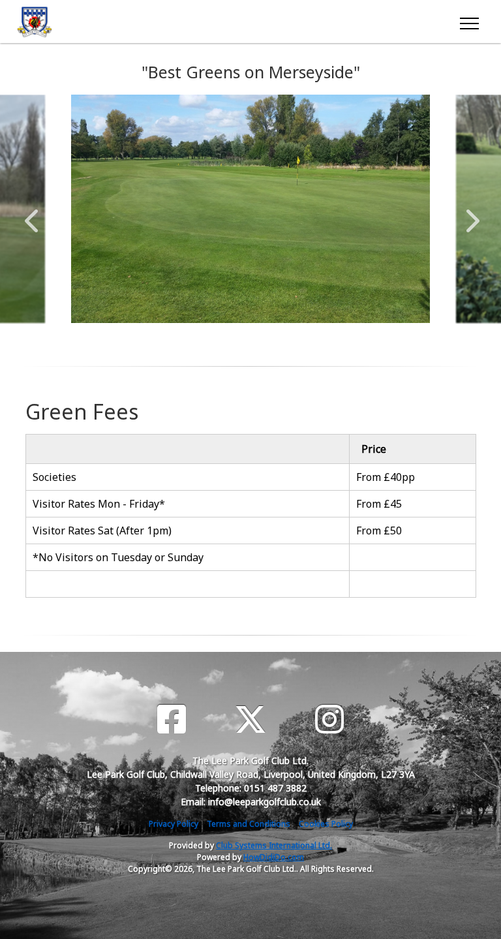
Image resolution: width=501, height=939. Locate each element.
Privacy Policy (173, 823)
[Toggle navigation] (468, 21)
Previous (31, 214)
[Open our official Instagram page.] (329, 719)
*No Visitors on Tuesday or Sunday (118, 557)
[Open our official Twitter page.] (250, 719)
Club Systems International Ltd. (274, 845)
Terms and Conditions (248, 823)
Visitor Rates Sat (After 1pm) (102, 530)
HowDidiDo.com (273, 857)
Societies (54, 477)
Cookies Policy (326, 823)
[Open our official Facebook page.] (171, 719)
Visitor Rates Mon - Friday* (99, 504)
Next (469, 214)
